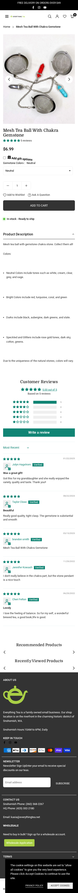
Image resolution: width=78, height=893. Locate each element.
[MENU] (7, 16)
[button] (72, 16)
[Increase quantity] (26, 185)
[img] (11, 459)
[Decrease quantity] (7, 185)
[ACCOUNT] (57, 16)
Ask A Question (40, 194)
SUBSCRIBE (63, 783)
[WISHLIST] (64, 16)
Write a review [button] (39, 432)
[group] (39, 79)
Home (6, 26)
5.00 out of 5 (49, 389)
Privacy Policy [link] (34, 885)
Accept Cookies (60, 885)
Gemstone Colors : (19, 163)
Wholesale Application (19, 842)
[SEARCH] (49, 16)
